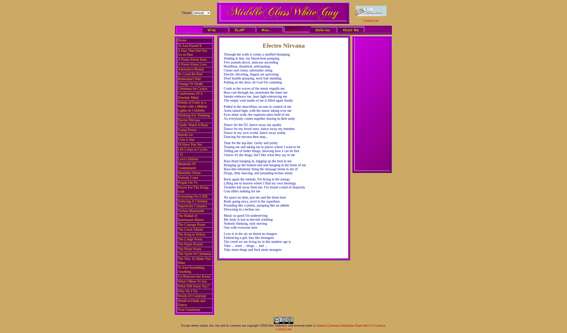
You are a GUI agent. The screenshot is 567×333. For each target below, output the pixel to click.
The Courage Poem (191, 225)
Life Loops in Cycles (192, 149)
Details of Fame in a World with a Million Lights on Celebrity (192, 106)
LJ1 (180, 154)
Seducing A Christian (193, 201)
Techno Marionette (191, 211)
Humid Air (185, 135)
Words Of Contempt (192, 296)
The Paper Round (190, 244)
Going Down (187, 130)
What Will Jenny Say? (193, 286)
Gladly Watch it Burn (193, 125)
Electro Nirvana (189, 120)
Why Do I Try (188, 291)
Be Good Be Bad (190, 74)
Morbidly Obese (189, 173)
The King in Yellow (192, 234)
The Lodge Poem (190, 239)
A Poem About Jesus (192, 59)
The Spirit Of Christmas (194, 254)
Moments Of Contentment (187, 166)
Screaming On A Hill (192, 196)
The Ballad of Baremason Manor (191, 218)
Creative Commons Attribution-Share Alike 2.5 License (350, 325)
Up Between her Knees (194, 276)
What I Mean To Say (192, 281)
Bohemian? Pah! (189, 79)
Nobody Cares (188, 178)
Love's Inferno (188, 159)
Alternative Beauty (191, 69)
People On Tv (188, 182)
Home (182, 40)
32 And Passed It (190, 46)
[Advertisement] (372, 105)
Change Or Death (190, 84)
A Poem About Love (192, 64)
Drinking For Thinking (194, 115)
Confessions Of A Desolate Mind (190, 95)
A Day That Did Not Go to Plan (192, 52)
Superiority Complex (192, 206)
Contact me (371, 20)
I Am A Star (186, 139)
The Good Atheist (190, 229)
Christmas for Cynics (192, 89)
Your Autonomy (189, 310)
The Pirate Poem (189, 249)
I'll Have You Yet (190, 144)
